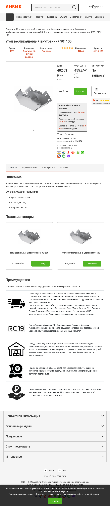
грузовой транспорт (76, 119)
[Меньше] (60, 91)
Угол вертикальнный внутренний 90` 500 (81, 253)
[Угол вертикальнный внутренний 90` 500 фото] (80, 236)
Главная (9, 29)
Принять (55, 501)
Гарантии (39, 17)
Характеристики (30, 167)
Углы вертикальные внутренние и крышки (68, 32)
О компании (76, 17)
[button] (10, 17)
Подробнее (95, 494)
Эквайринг (62, 145)
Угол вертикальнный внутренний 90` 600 (29, 253)
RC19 (12, 51)
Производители (24, 17)
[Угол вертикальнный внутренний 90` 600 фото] (29, 236)
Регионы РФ (74, 126)
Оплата (63, 17)
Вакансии (99, 17)
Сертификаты (48, 167)
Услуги (88, 17)
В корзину (81, 91)
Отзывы (64, 167)
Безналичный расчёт (66, 138)
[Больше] (67, 91)
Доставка (52, 17)
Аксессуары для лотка (61, 29)
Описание (12, 167)
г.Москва (73, 112)
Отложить (99, 93)
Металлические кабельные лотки (32, 29)
